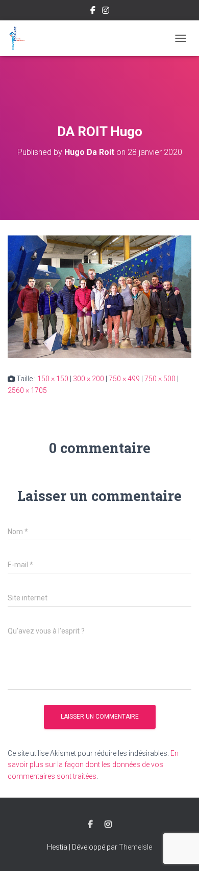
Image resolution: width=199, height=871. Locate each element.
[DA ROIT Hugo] (99, 296)
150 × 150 (52, 379)
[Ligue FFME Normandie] (21, 38)
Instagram (105, 11)
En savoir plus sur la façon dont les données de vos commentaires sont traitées (93, 764)
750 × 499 (124, 379)
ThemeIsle (135, 847)
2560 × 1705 (27, 390)
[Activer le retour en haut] (179, 850)
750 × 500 (160, 379)
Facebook (92, 11)
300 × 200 (88, 379)
